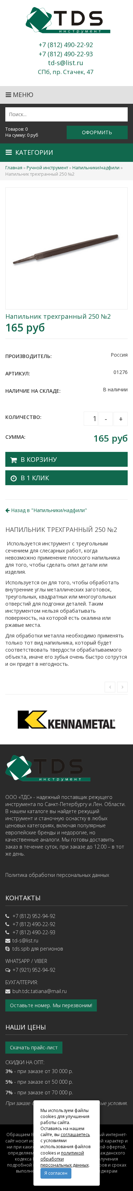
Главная (13, 168)
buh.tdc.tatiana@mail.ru (39, 991)
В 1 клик (35, 477)
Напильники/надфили (96, 168)
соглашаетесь (75, 1135)
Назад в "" (48, 510)
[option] (66, 719)
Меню (22, 94)
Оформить (97, 132)
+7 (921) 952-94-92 (33, 969)
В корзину (39, 459)
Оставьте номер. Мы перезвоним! (51, 1005)
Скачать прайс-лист (34, 1047)
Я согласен (55, 1173)
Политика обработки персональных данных (57, 875)
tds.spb (21, 948)
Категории (34, 152)
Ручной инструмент (47, 168)
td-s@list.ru (25, 940)
